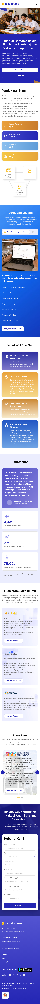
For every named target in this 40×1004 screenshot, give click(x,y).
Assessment (5, 945)
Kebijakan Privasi (7, 988)
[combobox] (20, 856)
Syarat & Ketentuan (21, 988)
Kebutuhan (8, 894)
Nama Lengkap (9, 845)
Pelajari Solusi (20, 70)
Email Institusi (9, 869)
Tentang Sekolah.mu (8, 962)
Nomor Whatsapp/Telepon (14, 878)
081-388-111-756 (10, 928)
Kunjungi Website (12, 640)
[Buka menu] (36, 4)
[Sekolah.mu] (10, 4)
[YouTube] (10, 975)
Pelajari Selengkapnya (12, 329)
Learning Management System (11, 941)
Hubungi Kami (20, 905)
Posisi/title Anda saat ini (12, 886)
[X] (20, 975)
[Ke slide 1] (18, 797)
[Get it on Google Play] (25, 970)
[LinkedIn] (24, 975)
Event (3, 958)
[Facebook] (17, 975)
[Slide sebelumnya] (3, 772)
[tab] (16, 232)
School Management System (11, 948)
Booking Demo (20, 76)
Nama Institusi (9, 861)
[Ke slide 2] (22, 797)
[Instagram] (13, 975)
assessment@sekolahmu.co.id (14, 931)
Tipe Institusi (8, 853)
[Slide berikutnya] (37, 772)
